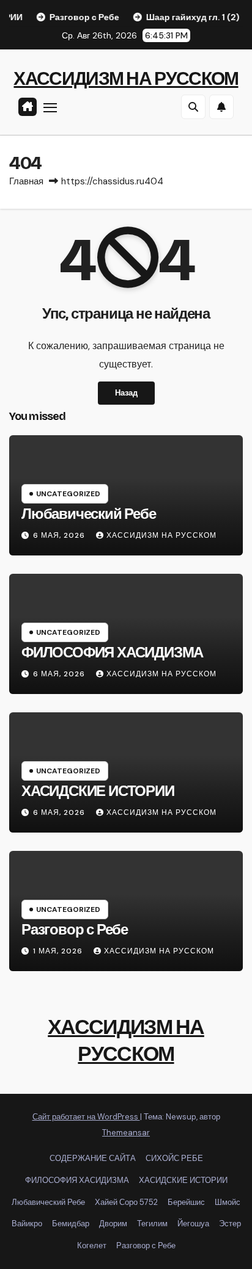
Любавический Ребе (88, 513)
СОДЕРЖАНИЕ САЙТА (93, 1158)
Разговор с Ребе (74, 929)
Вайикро (27, 1223)
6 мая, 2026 (60, 535)
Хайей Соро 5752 (126, 1202)
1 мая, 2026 (59, 951)
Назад (126, 393)
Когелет (91, 1245)
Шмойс (227, 1202)
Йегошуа (193, 1223)
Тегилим (152, 1223)
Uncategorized (68, 494)
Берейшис (186, 1202)
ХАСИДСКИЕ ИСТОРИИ (97, 791)
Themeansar (126, 1132)
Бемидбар (70, 1223)
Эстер (230, 1223)
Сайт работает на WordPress (86, 1117)
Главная (26, 181)
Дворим (113, 1223)
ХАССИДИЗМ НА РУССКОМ (125, 79)
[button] (193, 107)
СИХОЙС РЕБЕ (174, 1158)
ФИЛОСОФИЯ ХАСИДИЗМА (112, 652)
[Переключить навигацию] (50, 107)
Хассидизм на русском (161, 535)
